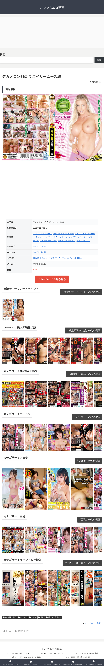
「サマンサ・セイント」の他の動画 (80, 292)
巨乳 (64, 258)
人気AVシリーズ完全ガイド (52, 653)
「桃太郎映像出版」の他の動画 (83, 330)
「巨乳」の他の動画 (89, 519)
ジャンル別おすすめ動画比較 (86, 653)
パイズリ (50, 258)
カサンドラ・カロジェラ (63, 234)
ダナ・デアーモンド (48, 241)
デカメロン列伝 (39, 246)
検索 (2, 54)
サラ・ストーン (60, 237)
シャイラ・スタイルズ (77, 237)
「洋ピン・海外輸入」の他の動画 (82, 563)
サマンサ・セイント (44, 237)
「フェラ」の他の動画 (88, 460)
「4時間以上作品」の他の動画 (83, 374)
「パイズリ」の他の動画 (87, 417)
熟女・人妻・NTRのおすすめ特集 (26, 657)
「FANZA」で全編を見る (52, 279)
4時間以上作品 (39, 258)
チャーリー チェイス (66, 241)
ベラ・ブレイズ (83, 241)
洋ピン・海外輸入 (74, 258)
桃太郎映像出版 (39, 252)
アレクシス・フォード (42, 234)
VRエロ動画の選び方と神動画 (77, 657)
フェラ (58, 258)
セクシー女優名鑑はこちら (18, 653)
